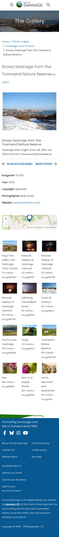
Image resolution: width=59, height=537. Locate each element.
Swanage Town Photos (20, 46)
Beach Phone (44, 163)
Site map (36, 456)
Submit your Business (14, 479)
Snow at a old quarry (20, 163)
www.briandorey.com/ (26, 202)
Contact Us (8, 450)
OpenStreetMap (36, 227)
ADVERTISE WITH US (12, 466)
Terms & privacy (40, 443)
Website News (9, 456)
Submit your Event (12, 472)
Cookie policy (39, 450)
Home (5, 41)
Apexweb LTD (12, 504)
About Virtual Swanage (14, 443)
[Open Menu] (11, 5)
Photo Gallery (21, 41)
